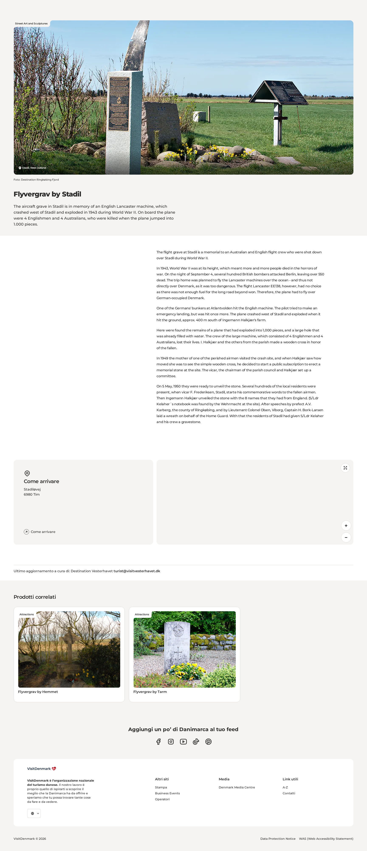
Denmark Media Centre (237, 787)
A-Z (285, 787)
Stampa (161, 787)
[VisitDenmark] (41, 769)
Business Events (167, 793)
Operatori (162, 799)
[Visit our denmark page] (158, 741)
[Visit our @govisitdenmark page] (196, 741)
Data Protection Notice (278, 839)
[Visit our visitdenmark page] (183, 741)
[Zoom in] (346, 525)
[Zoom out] (346, 537)
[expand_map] (345, 467)
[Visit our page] (171, 741)
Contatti (289, 793)
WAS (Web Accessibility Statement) (326, 839)
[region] (255, 502)
